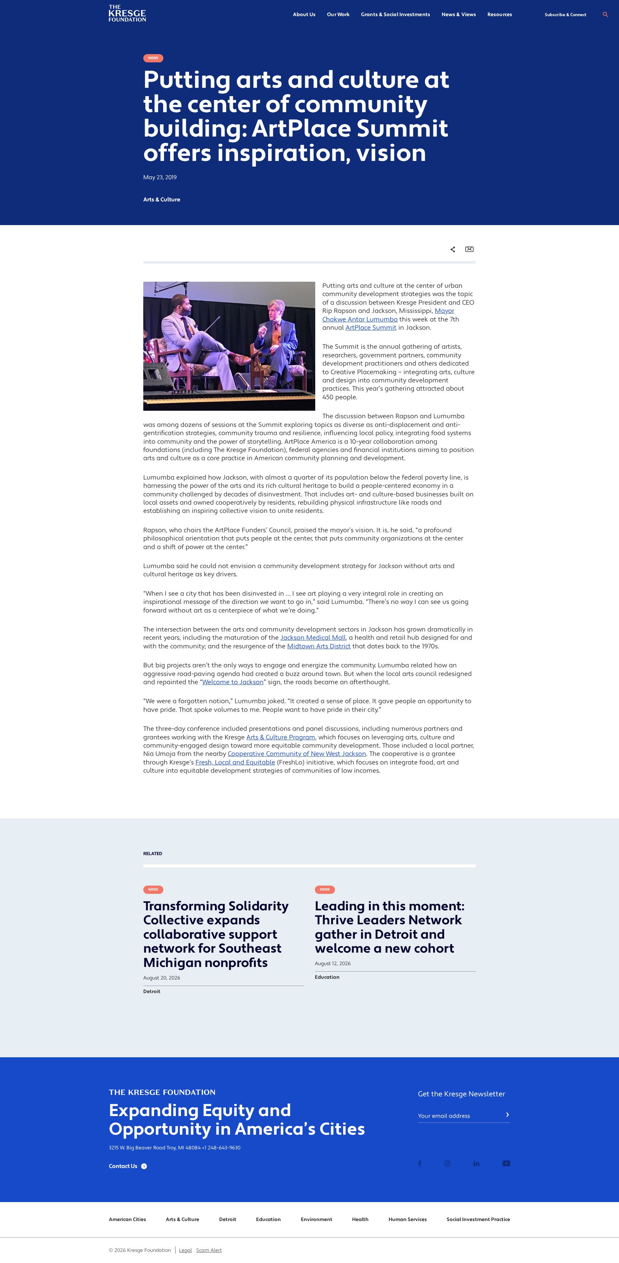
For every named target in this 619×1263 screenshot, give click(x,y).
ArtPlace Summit (371, 328)
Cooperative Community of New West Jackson (297, 754)
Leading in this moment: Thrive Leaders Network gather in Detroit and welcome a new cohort (389, 927)
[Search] (605, 15)
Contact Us (123, 1166)
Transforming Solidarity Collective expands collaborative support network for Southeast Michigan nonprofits (216, 934)
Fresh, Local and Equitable (235, 762)
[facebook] (420, 1164)
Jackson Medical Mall (313, 638)
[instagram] (447, 1164)
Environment (316, 1219)
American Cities (127, 1219)
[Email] (469, 249)
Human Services (408, 1219)
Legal (185, 1250)
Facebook (448, 280)
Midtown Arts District (319, 646)
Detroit (227, 1219)
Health (360, 1219)
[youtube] (506, 1164)
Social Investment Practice (478, 1219)
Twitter (445, 292)
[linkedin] (476, 1164)
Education (268, 1219)
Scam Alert (209, 1250)
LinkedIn (447, 305)
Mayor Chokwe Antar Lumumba (388, 315)
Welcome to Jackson (233, 682)
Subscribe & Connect (565, 15)
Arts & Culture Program (280, 737)
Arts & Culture (182, 1219)
